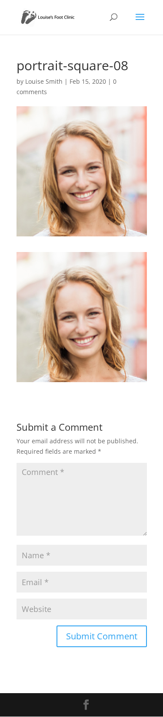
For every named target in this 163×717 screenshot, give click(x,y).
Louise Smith (44, 81)
